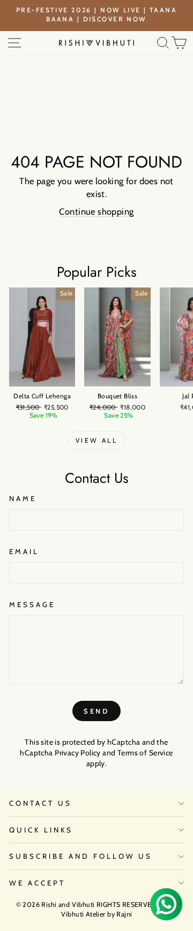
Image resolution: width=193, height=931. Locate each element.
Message (32, 604)
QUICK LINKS (41, 830)
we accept (37, 883)
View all (97, 440)
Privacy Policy (78, 753)
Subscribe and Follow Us (80, 856)
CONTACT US (40, 803)
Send (97, 711)
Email (24, 551)
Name (22, 498)
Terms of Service (145, 753)
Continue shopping (96, 211)
